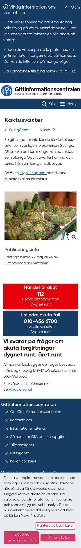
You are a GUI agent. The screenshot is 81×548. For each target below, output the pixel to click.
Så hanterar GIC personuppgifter (38, 437)
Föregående (20, 130)
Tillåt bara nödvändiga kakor (21, 537)
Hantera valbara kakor (55, 526)
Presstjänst (19, 453)
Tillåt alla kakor (58, 537)
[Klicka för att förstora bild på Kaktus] (40, 216)
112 (40, 294)
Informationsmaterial (28, 429)
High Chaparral (33, 173)
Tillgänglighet (22, 445)
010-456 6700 (40, 321)
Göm (75, 7)
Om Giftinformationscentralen (35, 412)
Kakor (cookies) (23, 461)
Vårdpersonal (20, 390)
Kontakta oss (21, 420)
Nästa (45, 130)
